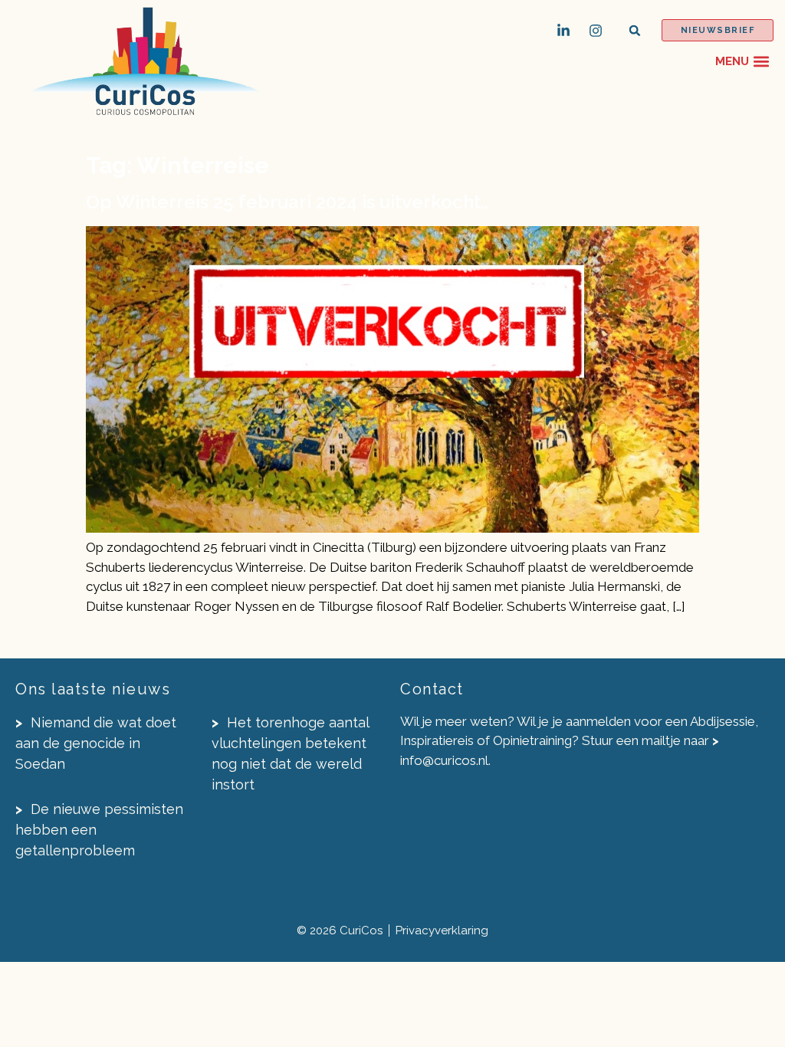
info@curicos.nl (444, 760)
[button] (635, 30)
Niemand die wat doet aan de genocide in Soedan (95, 743)
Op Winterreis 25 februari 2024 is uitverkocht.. (287, 202)
